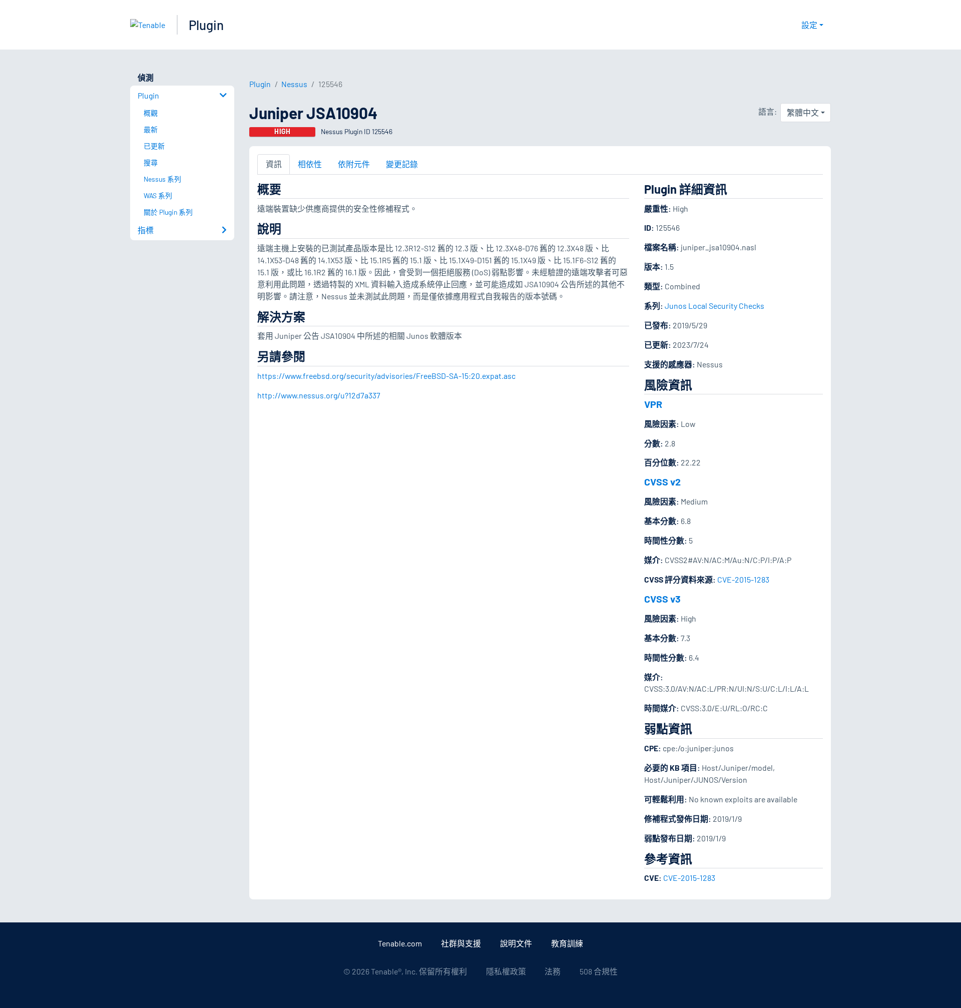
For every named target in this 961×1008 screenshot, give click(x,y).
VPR (653, 404)
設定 (809, 25)
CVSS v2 (662, 481)
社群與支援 (461, 943)
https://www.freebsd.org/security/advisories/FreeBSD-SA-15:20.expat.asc (386, 375)
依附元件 (354, 164)
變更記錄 (402, 164)
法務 (553, 971)
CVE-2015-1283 (743, 579)
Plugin (206, 25)
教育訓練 (567, 943)
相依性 (310, 164)
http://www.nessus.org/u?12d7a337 (318, 395)
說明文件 (516, 943)
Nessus (294, 84)
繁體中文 (803, 112)
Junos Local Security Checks (714, 305)
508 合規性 (599, 971)
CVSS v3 (662, 599)
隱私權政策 (506, 971)
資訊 (274, 164)
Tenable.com (400, 943)
